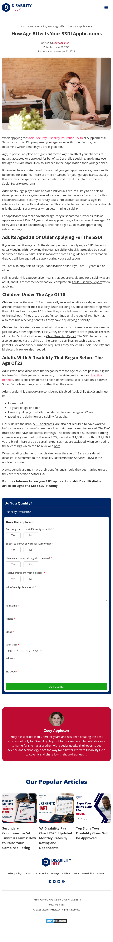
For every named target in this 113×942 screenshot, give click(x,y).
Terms (28, 873)
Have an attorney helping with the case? (29, 558)
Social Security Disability (34, 26)
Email (10, 631)
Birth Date (12, 645)
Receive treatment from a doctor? (25, 572)
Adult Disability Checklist (63, 250)
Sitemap (101, 873)
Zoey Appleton (61, 42)
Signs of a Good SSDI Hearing (37, 486)
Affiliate (66, 873)
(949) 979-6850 (56, 904)
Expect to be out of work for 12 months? (29, 543)
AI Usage (55, 873)
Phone (10, 618)
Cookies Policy (41, 873)
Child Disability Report (61, 336)
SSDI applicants (43, 424)
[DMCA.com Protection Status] (56, 922)
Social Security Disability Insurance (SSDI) (55, 138)
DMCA (76, 873)
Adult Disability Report (87, 282)
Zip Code (12, 671)
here (57, 446)
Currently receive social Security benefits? (30, 529)
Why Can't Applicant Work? (21, 587)
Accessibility (88, 873)
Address (10, 658)
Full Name (12, 605)
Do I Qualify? (56, 686)
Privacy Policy (15, 873)
